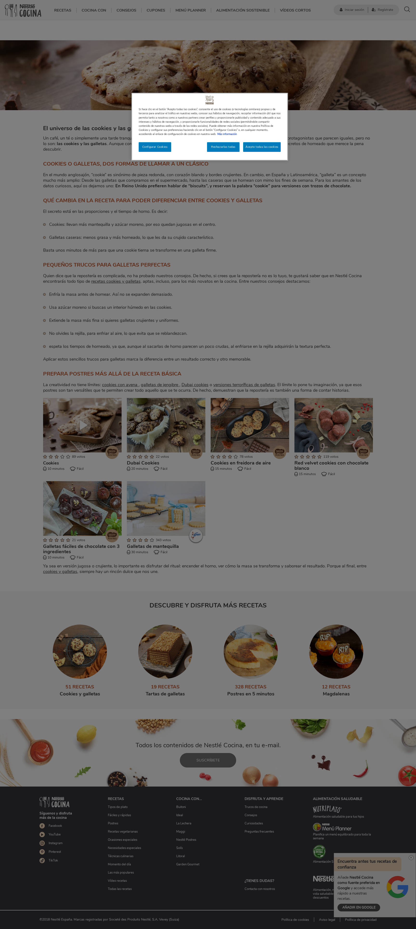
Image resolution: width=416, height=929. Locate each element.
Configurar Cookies (154, 147)
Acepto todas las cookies (262, 147)
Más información (227, 134)
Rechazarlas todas (223, 147)
